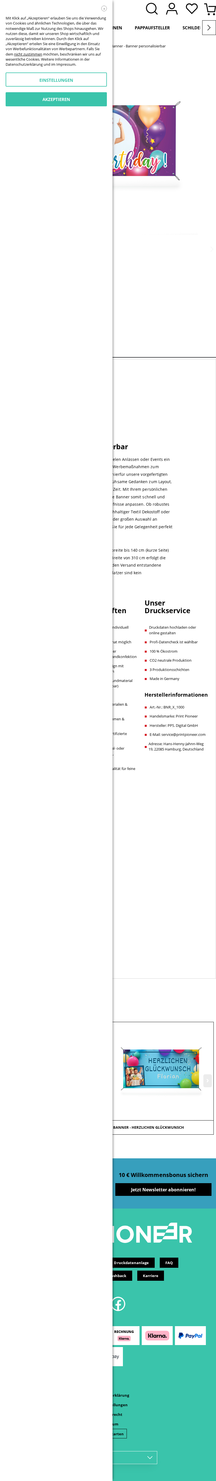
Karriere (151, 1275)
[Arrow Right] (209, 27)
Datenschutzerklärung (24, 64)
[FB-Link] (118, 1310)
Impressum (65, 64)
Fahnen (113, 27)
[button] (193, 9)
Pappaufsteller (152, 27)
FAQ (169, 1262)
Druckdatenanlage (131, 1262)
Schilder (192, 27)
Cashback (118, 1275)
